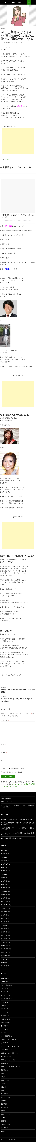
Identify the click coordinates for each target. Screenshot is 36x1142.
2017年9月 (4, 911)
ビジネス (3, 1043)
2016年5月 (4, 966)
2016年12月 (4, 942)
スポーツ (3, 1019)
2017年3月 (4, 932)
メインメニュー (33, 2)
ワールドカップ (5, 1049)
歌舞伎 (3, 1104)
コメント (5, 720)
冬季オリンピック (6, 1056)
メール (4, 752)
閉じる (7, 159)
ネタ (2, 1032)
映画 (2, 1090)
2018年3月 (4, 891)
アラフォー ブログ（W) (11, 2)
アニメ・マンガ (5, 998)
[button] (18, 15)
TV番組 (3, 28)
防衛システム (5, 1124)
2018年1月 (4, 898)
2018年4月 (4, 888)
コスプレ (3, 1009)
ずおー (12, 42)
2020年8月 (4, 857)
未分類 (3, 1094)
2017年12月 (4, 901)
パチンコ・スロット (7, 1039)
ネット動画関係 (5, 1036)
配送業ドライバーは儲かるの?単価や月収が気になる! (17, 819)
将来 (2, 1083)
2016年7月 (4, 959)
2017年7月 (4, 918)
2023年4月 (4, 850)
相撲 (2, 1111)
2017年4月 (4, 928)
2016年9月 (4, 952)
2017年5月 (4, 925)
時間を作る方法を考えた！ (8, 798)
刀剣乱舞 (3, 1063)
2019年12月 (4, 864)
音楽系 (3, 1128)
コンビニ (3, 1012)
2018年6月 (4, 881)
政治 (2, 1087)
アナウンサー (5, 995)
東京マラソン (5, 1097)
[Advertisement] (18, 141)
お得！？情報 (5, 985)
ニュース (3, 1029)
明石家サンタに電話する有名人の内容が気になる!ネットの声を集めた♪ (18, 699)
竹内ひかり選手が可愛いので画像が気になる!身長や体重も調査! (18, 690)
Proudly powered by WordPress (9, 1139)
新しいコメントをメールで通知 (13, 768)
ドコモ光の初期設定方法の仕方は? (11, 838)
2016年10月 (4, 949)
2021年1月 (4, 854)
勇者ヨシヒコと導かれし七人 (9, 1066)
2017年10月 (4, 908)
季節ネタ (3, 1080)
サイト (3, 760)
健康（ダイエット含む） (8, 1053)
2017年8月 (4, 915)
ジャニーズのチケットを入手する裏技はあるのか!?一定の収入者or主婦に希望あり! (17, 806)
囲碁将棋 (3, 1070)
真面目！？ (4, 1114)
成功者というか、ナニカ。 (8, 801)
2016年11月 (4, 945)
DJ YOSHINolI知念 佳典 (8, 220)
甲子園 (3, 1107)
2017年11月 (4, 905)
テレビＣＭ (4, 1022)
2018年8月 (4, 874)
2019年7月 (4, 867)
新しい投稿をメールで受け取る (13, 772)
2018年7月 (4, 877)
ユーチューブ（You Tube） (9, 1046)
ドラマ (3, 1026)
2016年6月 (4, 962)
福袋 (2, 1117)
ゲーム (3, 1005)
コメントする (18, 42)
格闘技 (3, 1100)
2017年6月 (4, 922)
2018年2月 (4, 894)
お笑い (3, 988)
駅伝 (2, 1131)
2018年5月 (4, 884)
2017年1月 (4, 939)
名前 (3, 744)
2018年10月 (4, 871)
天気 (2, 1077)
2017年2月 (4, 935)
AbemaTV (4, 978)
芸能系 (3, 1121)
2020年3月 (4, 860)
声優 (2, 1073)
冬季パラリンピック (7, 1060)
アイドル (3, 992)
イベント (3, 1002)
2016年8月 (4, 956)
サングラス (4, 1015)
